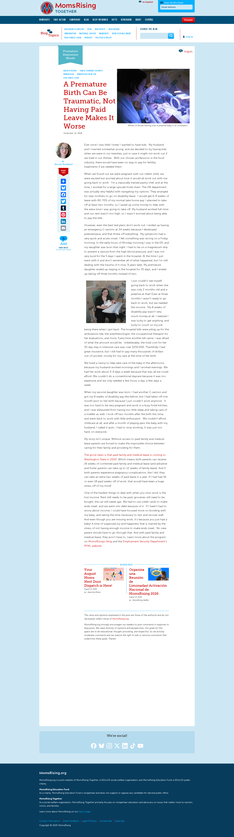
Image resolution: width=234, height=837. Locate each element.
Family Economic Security (91, 70)
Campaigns (75, 19)
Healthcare (114, 29)
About (138, 19)
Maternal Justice (87, 33)
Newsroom (126, 19)
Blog (86, 19)
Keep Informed (100, 19)
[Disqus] (126, 682)
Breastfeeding (70, 70)
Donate (188, 19)
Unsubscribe (105, 821)
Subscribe (119, 821)
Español (149, 19)
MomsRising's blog (100, 541)
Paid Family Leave (73, 37)
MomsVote (44, 19)
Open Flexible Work (121, 33)
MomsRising (69, 74)
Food (89, 29)
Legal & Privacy (89, 821)
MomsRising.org (70, 8)
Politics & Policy (104, 37)
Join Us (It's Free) (173, 2)
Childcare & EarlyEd (74, 29)
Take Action (59, 19)
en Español (147, 2)
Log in (189, 36)
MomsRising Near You (86, 74)
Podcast (88, 37)
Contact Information (49, 821)
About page (84, 811)
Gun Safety (100, 29)
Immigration (70, 33)
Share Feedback (71, 821)
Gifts (114, 19)
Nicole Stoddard (64, 164)
